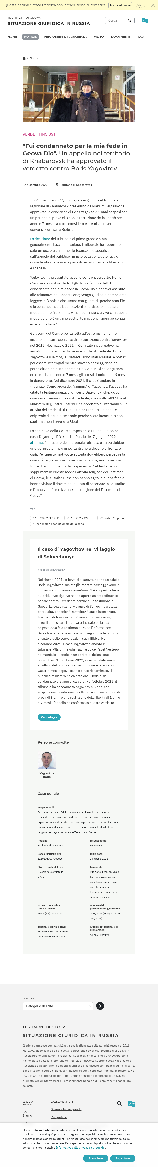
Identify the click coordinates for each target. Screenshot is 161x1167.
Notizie (30, 37)
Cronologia (49, 717)
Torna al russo (120, 5)
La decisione (40, 238)
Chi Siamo (27, 1114)
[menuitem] (12, 37)
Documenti (120, 37)
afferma (36, 442)
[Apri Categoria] (100, 1006)
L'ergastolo (59, 1117)
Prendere (95, 1158)
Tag (140, 37)
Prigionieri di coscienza (65, 37)
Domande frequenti (66, 1109)
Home (12, 37)
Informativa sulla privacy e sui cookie (80, 1147)
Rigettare (123, 1158)
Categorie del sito (39, 1006)
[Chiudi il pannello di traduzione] (153, 5)
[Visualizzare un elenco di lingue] (140, 5)
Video (99, 37)
